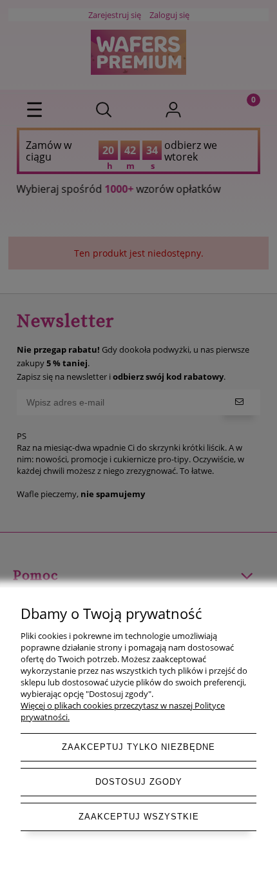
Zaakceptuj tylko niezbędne (138, 747)
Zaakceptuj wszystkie (139, 816)
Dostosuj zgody (138, 782)
